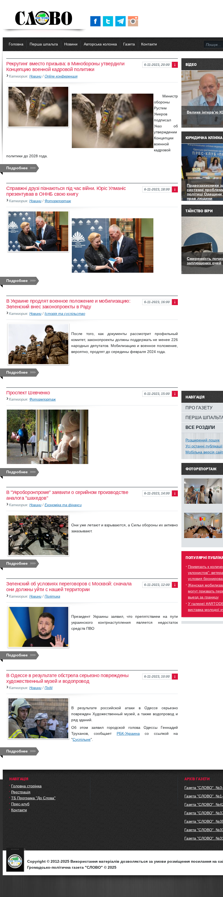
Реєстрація (20, 792)
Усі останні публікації (203, 446)
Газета (129, 44)
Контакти (149, 44)
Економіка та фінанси (63, 505)
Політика (52, 596)
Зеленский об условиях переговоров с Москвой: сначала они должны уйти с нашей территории (69, 586)
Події (48, 688)
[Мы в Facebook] (96, 21)
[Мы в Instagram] (134, 21)
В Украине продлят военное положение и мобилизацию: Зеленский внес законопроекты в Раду (68, 303)
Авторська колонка (100, 44)
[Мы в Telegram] (121, 21)
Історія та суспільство (65, 314)
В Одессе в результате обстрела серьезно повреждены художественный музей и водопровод (67, 678)
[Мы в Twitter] (109, 21)
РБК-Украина (128, 733)
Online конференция (61, 76)
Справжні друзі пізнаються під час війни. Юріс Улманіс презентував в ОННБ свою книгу (66, 191)
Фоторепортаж (58, 201)
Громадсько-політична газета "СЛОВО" (44, 18)
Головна (16, 44)
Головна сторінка (26, 786)
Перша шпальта (44, 44)
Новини (71, 44)
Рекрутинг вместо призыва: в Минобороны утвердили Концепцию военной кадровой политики (65, 66)
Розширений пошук (202, 440)
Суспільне (82, 739)
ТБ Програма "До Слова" (33, 798)
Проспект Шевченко (28, 392)
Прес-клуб (20, 804)
